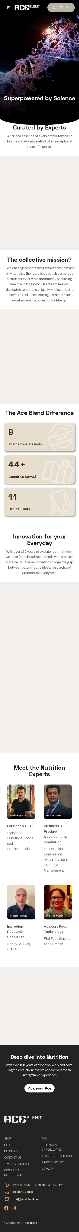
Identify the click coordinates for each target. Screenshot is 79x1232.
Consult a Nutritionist (13, 1172)
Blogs (8, 1145)
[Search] (55, 7)
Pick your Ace (39, 1088)
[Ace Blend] (25, 7)
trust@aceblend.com (25, 1199)
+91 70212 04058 (22, 1192)
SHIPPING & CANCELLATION (52, 1147)
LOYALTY (48, 1168)
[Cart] (61, 7)
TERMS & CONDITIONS (57, 1156)
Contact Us (13, 1157)
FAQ (44, 1138)
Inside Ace (11, 1151)
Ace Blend (31, 1222)
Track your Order (18, 1164)
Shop (8, 1138)
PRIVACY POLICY (53, 1162)
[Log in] (67, 7)
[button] (8, 7)
